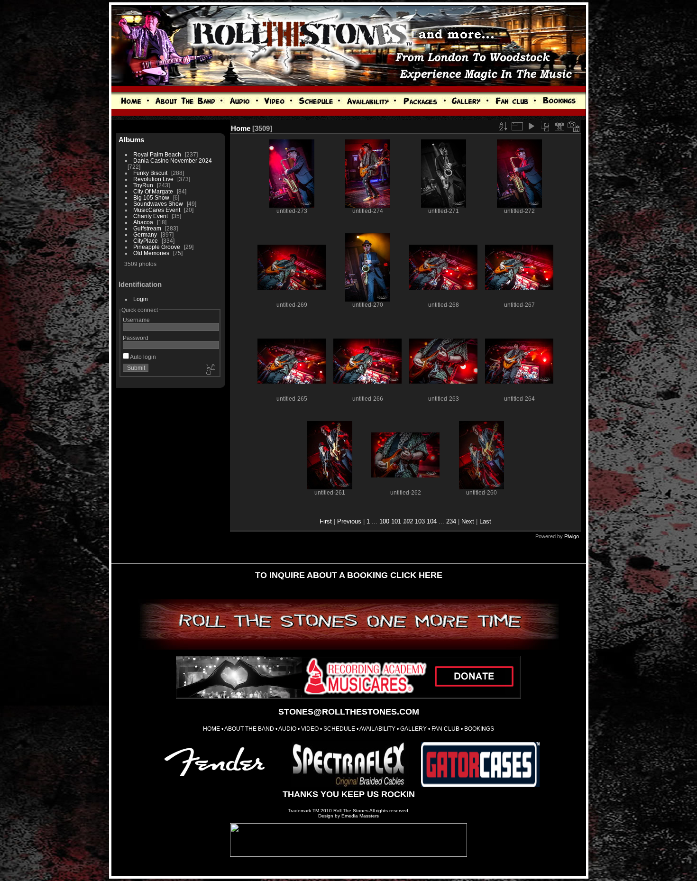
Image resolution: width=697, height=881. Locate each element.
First (326, 521)
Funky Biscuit (150, 173)
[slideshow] (531, 126)
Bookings (479, 728)
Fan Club (445, 728)
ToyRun (143, 185)
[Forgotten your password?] (210, 370)
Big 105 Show (151, 197)
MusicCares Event (156, 210)
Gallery (413, 728)
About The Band (249, 728)
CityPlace (145, 241)
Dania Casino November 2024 (172, 160)
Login (140, 299)
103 (420, 521)
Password (135, 338)
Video (310, 728)
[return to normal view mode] (545, 126)
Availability (377, 728)
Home (240, 128)
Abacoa (143, 222)
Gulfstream (147, 228)
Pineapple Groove (156, 247)
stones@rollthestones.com (348, 711)
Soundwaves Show (158, 204)
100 (384, 521)
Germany (145, 234)
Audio (287, 728)
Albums (131, 140)
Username (136, 320)
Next (467, 521)
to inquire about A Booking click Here (348, 575)
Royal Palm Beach (157, 154)
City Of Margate (153, 191)
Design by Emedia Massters (348, 815)
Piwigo (571, 536)
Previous (349, 521)
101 (396, 521)
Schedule (338, 728)
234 (451, 521)
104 (432, 521)
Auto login (142, 357)
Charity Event (150, 216)
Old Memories (151, 253)
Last (485, 521)
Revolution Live (153, 179)
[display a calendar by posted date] (559, 126)
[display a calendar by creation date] (574, 126)
